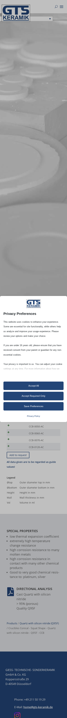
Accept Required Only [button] (33, 395)
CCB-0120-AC (36, 447)
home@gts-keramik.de (38, 707)
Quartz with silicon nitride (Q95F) (39, 623)
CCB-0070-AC (36, 440)
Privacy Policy (33, 416)
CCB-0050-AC (36, 426)
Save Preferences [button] (33, 406)
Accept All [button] (33, 385)
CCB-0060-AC (36, 433)
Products (12, 623)
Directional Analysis (34, 589)
